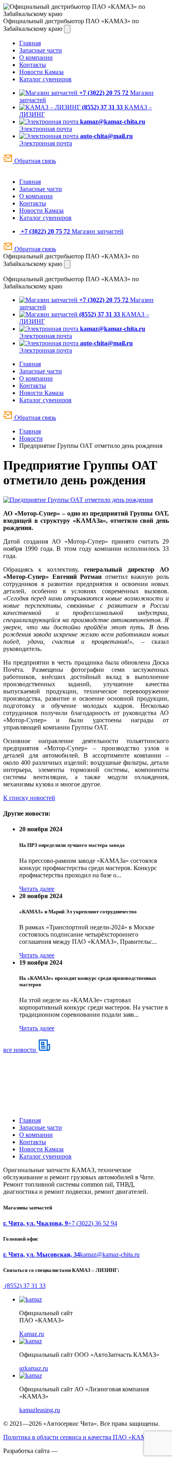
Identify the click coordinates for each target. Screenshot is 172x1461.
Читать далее (36, 888)
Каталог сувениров (45, 79)
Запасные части (40, 50)
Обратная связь (34, 160)
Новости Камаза (41, 72)
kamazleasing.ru (39, 1410)
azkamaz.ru (33, 1368)
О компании (36, 57)
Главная (30, 43)
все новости (20, 1049)
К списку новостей (29, 797)
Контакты (32, 64)
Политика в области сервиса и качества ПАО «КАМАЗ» (80, 1437)
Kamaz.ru (31, 1333)
